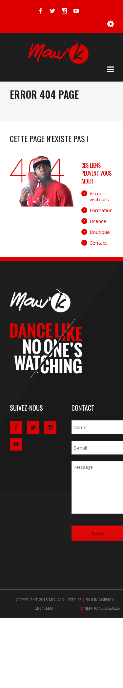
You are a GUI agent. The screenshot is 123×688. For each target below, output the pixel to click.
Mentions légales (101, 608)
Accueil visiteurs (99, 196)
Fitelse (74, 599)
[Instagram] (64, 10)
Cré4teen (43, 608)
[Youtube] (76, 10)
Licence (98, 221)
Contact (98, 242)
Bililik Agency (100, 599)
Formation (101, 210)
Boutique (100, 232)
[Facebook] (40, 10)
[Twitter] (52, 10)
